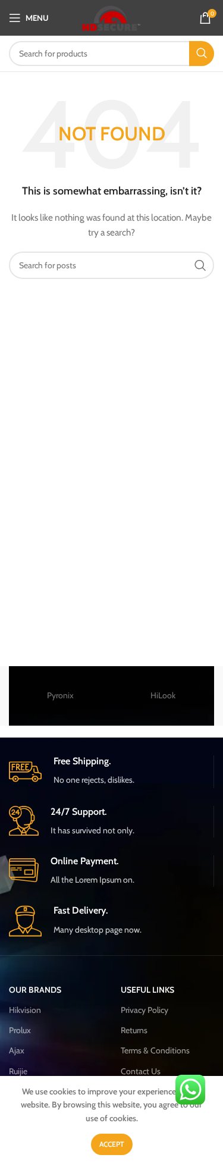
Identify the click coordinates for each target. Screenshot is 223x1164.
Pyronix (60, 695)
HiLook (162, 695)
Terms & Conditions (155, 1050)
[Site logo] (111, 16)
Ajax (16, 1050)
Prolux (20, 1030)
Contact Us (141, 1071)
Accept (111, 1144)
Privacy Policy (144, 1010)
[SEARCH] (201, 53)
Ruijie (18, 1071)
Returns (134, 1030)
